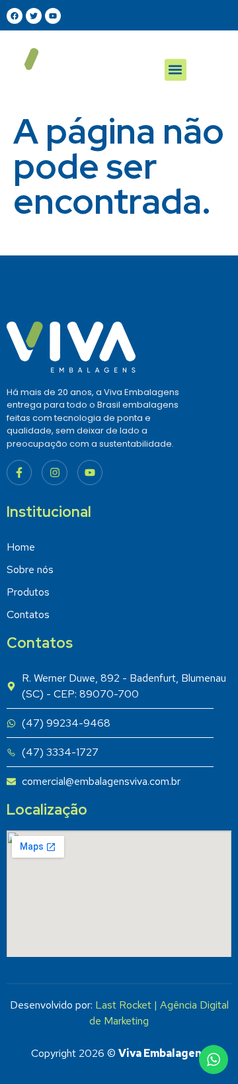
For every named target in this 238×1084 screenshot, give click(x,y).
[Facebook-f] (19, 472)
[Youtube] (89, 472)
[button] (175, 70)
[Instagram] (54, 472)
